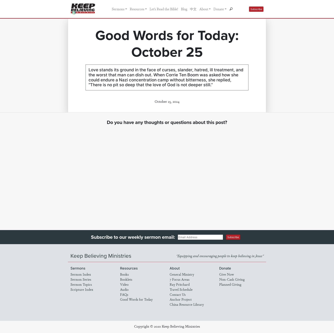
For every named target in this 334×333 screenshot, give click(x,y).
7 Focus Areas (179, 279)
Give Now (226, 274)
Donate (218, 8)
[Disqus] (167, 174)
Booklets (126, 279)
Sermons (118, 8)
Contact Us (178, 294)
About (203, 8)
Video (124, 284)
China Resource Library (187, 304)
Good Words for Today (136, 299)
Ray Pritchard (180, 284)
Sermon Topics (81, 284)
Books (124, 274)
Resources (137, 8)
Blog (184, 8)
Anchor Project (181, 299)
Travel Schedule (181, 289)
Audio (124, 289)
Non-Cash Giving (232, 279)
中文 (193, 8)
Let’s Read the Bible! (164, 8)
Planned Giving (230, 284)
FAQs (124, 294)
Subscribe (256, 9)
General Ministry (182, 274)
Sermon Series (80, 279)
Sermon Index (80, 274)
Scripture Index (81, 289)
